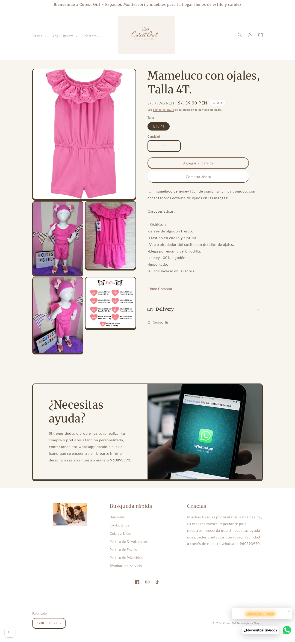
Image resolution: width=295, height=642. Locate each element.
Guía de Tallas (120, 533)
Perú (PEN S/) (46, 623)
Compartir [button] (160, 322)
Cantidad (154, 136)
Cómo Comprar (160, 288)
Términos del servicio (126, 566)
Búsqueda (117, 517)
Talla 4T (158, 126)
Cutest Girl (230, 623)
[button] (39, 36)
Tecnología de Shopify (250, 623)
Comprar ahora (198, 177)
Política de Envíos (123, 550)
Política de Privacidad (126, 558)
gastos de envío (163, 109)
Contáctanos (119, 525)
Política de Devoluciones (129, 542)
